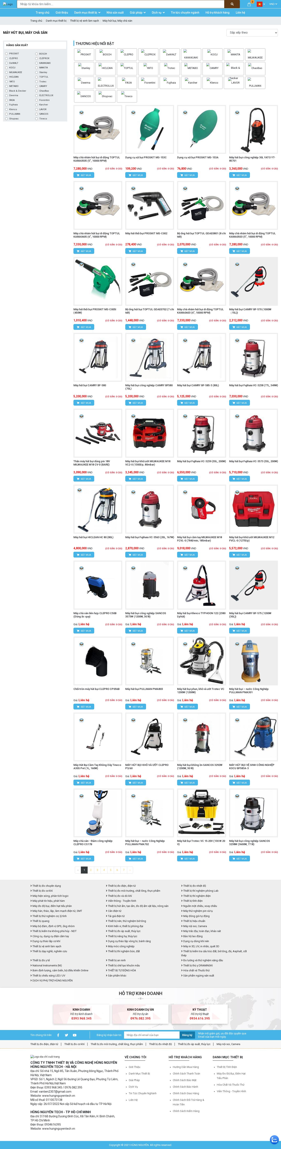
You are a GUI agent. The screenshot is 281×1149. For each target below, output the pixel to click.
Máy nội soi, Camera (195, 926)
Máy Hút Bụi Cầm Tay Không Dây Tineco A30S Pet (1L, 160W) (97, 766)
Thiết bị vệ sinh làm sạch (84, 20)
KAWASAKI (45, 63)
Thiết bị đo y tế (41, 960)
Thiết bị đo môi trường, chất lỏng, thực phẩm (133, 890)
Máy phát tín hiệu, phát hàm (48, 900)
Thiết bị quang (40, 921)
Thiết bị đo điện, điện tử (121, 885)
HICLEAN (14, 77)
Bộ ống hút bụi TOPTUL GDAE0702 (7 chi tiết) (149, 311)
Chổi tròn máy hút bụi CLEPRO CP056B (96, 689)
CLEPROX (44, 58)
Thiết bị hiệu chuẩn (194, 921)
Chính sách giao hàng (186, 1093)
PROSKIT (14, 53)
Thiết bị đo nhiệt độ (194, 885)
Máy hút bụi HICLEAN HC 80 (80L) (93, 537)
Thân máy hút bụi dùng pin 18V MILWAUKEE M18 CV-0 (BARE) (91, 463)
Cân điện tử (114, 910)
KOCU (12, 67)
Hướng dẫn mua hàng (186, 1067)
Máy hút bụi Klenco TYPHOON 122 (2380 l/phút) (201, 615)
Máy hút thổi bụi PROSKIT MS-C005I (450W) (94, 311)
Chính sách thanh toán (186, 1073)
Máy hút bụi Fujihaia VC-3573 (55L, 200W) (253, 461)
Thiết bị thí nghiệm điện (197, 895)
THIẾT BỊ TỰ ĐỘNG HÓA (121, 970)
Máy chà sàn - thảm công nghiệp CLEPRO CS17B (93, 842)
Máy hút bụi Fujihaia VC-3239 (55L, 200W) (201, 461)
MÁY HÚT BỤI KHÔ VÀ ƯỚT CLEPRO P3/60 (146, 766)
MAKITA (43, 67)
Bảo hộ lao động (193, 936)
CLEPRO (13, 58)
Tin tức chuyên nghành (143, 1093)
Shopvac (14, 118)
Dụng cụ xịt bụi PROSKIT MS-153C (146, 157)
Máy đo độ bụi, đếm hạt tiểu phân (52, 906)
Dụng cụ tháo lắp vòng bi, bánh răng (129, 941)
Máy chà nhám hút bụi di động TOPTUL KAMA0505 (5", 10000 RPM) (96, 159)
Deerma (13, 95)
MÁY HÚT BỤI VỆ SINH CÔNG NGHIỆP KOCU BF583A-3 (251, 766)
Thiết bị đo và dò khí (119, 895)
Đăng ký (187, 1035)
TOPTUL (43, 77)
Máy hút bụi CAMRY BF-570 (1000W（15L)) (250, 311)
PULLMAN (14, 114)
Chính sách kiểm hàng (186, 1111)
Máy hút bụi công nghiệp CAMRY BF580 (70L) (149, 387)
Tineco (43, 118)
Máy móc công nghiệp (121, 946)
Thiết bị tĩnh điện (193, 900)
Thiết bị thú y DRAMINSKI (198, 965)
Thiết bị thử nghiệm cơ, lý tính (49, 916)
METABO (14, 86)
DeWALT (13, 63)
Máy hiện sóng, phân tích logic (50, 895)
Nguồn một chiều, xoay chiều (200, 906)
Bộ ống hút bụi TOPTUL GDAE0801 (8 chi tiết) (201, 235)
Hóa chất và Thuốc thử (196, 970)
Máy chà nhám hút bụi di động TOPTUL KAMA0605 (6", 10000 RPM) (96, 235)
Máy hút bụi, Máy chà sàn (117, 20)
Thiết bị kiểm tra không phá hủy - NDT (54, 931)
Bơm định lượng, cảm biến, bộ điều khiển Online (60, 970)
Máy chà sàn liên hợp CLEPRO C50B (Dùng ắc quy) (94, 615)
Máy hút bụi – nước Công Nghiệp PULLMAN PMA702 (145, 842)
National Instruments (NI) (47, 965)
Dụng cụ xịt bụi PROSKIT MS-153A (197, 157)
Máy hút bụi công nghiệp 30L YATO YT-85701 (252, 159)
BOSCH (43, 53)
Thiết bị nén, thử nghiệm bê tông (126, 921)
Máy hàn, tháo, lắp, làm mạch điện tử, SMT (57, 910)
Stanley (43, 72)
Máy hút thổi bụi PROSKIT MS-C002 (146, 233)
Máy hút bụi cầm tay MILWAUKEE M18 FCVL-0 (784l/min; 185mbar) (199, 539)
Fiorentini (44, 100)
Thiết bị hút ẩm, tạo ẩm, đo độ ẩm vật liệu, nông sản (137, 906)
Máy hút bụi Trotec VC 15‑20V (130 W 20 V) (201, 842)
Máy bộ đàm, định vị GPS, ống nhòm (53, 926)
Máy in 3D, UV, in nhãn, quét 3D (201, 946)
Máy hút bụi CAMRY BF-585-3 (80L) (198, 385)
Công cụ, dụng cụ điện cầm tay (50, 936)
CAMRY (43, 86)
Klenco (13, 109)
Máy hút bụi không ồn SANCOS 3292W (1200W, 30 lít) (199, 766)
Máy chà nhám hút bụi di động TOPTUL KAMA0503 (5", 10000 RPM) (252, 235)
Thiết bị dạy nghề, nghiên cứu (49, 951)
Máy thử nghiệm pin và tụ (198, 910)
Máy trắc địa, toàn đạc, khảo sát (202, 931)
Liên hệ (133, 1099)
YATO (12, 81)
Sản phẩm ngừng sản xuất (198, 975)
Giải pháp (134, 1080)
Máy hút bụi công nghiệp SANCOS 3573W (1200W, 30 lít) (145, 615)
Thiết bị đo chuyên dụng (46, 885)
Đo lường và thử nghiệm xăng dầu (203, 960)
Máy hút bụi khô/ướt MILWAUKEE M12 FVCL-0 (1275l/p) (251, 539)
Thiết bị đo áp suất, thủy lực (123, 931)
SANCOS (43, 114)
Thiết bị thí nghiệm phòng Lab (200, 890)
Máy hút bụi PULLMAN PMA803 (144, 689)
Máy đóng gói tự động (196, 916)
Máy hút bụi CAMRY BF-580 (89, 385)
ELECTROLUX (46, 95)
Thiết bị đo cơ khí (42, 890)
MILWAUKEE (15, 72)
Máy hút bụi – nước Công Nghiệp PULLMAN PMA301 (249, 690)
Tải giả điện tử (116, 916)
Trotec (42, 81)
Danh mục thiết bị (56, 20)
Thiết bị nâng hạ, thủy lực (122, 936)
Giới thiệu (134, 1067)
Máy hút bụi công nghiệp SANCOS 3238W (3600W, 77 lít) (249, 842)
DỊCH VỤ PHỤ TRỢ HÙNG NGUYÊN (52, 980)
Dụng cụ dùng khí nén (196, 941)
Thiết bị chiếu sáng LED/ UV (48, 975)
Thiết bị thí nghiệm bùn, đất (123, 951)
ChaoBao (44, 91)
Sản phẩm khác (116, 975)
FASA (12, 100)
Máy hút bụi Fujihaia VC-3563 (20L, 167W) (149, 537)
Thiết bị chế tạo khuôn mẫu (123, 965)
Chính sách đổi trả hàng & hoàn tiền (188, 1102)
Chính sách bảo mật (184, 1080)
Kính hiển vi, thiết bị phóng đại (125, 926)
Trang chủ (36, 20)
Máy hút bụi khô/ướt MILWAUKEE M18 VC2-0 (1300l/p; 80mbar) (147, 463)
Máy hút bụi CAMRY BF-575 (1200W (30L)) (250, 615)
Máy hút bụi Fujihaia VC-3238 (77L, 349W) (253, 385)
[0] (249, 4)
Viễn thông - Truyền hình (121, 900)
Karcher (43, 104)
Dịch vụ (133, 1086)
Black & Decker (17, 91)
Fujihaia (13, 104)
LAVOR (42, 109)
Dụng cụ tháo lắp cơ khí (46, 941)
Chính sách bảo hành (185, 1086)
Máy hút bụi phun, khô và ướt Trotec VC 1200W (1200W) (200, 690)
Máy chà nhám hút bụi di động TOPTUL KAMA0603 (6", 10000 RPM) (200, 311)
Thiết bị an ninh (116, 960)
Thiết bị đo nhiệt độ (160, 1044)
